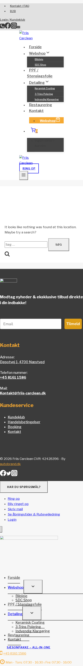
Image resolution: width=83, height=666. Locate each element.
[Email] (18, 27)
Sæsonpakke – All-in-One (28, 647)
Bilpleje (39, 59)
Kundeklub (16, 417)
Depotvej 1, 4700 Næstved (22, 362)
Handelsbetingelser (24, 422)
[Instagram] (14, 27)
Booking (14, 427)
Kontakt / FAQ (19, 6)
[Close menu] (1, 529)
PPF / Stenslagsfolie (40, 73)
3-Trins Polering (44, 94)
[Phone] (2, 27)
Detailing (15, 614)
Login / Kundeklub (12, 20)
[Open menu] (23, 175)
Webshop (48, 121)
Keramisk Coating (45, 88)
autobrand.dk (10, 464)
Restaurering (40, 105)
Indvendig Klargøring (47, 99)
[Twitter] (8, 474)
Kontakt (36, 110)
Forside (35, 47)
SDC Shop (40, 64)
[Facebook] (8, 27)
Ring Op (29, 168)
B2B (13, 11)
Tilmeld (73, 323)
